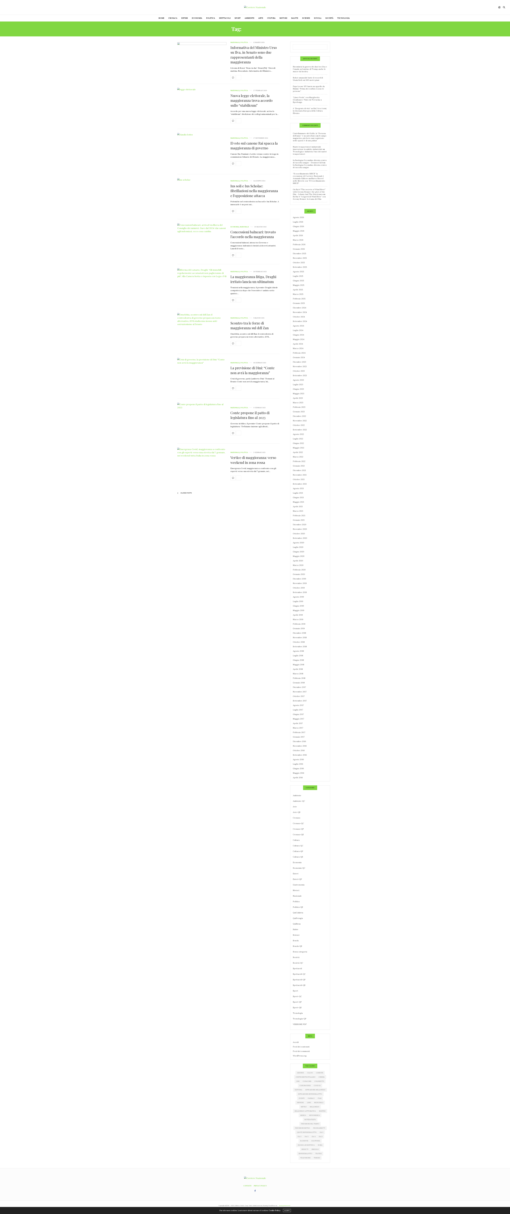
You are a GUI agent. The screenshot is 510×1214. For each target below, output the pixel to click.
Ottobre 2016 (299, 750)
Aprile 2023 (298, 398)
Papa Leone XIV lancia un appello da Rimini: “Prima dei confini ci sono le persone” (309, 88)
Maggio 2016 (298, 773)
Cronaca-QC (298, 823)
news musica (314, 1115)
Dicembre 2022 (299, 416)
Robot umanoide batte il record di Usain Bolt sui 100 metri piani (308, 79)
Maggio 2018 (298, 664)
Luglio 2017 (298, 710)
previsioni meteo (302, 1128)
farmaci (311, 1098)
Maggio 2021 (298, 502)
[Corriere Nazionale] (255, 7)
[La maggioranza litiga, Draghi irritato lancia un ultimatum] (201, 286)
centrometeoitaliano (305, 1077)
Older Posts (186, 493)
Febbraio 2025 (299, 298)
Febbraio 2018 (299, 678)
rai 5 (320, 1136)
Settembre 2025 (300, 267)
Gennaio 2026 (299, 249)
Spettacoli (225, 18)
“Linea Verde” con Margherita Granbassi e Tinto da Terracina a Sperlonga (307, 99)
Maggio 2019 (298, 610)
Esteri (184, 18)
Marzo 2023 (298, 402)
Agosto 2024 (298, 326)
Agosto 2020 (298, 542)
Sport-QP (297, 1002)
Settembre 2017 (300, 701)
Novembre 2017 (300, 692)
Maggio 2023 (298, 393)
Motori (283, 18)
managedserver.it (284, 1205)
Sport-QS (297, 1007)
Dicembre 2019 (299, 579)
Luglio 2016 (298, 764)
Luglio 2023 (298, 384)
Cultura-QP (298, 851)
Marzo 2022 (298, 457)
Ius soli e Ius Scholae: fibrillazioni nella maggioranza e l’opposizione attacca (254, 191)
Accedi (296, 1042)
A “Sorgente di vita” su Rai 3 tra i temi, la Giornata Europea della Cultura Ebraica (310, 110)
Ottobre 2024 (299, 317)
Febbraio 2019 (299, 624)
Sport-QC (297, 996)
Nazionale (235, 42)
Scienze (306, 18)
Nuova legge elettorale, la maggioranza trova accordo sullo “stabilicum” (251, 100)
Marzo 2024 (298, 348)
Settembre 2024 (300, 321)
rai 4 (314, 1136)
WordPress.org (300, 1056)
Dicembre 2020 (299, 524)
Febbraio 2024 (299, 353)
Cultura (271, 18)
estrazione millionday (315, 1090)
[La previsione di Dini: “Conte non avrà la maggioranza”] (201, 376)
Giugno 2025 (298, 280)
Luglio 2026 (298, 222)
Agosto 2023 (298, 380)
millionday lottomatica (305, 1111)
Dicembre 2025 (299, 253)
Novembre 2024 (300, 312)
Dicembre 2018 (299, 633)
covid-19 (317, 1085)
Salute (294, 18)
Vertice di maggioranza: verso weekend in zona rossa (253, 460)
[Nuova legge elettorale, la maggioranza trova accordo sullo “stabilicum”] (201, 106)
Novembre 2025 (300, 258)
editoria (298, 1090)
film (319, 1098)
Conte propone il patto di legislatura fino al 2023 (249, 415)
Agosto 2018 (298, 651)
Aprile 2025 (298, 289)
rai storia (315, 1141)
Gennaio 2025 (299, 303)
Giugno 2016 (298, 768)
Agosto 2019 (298, 597)
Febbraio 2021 (299, 515)
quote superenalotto (306, 1132)
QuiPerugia (298, 918)
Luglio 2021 (298, 493)
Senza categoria (300, 952)
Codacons (307, 1081)
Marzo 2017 (298, 728)
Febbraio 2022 (299, 461)
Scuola (317, 18)
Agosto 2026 (298, 217)
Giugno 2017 (298, 714)
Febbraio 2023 (299, 407)
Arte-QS (296, 812)
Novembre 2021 (300, 475)
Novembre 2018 (300, 637)
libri (309, 1102)
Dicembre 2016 (299, 741)
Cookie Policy (274, 1210)
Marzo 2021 (298, 511)
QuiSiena (297, 924)
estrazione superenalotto (310, 1094)
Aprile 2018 (298, 669)
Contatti (247, 1186)
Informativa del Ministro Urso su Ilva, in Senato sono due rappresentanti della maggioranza (253, 54)
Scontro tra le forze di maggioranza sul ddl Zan (249, 325)
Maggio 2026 (298, 231)
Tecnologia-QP (299, 1018)
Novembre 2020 (300, 529)
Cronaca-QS (298, 834)
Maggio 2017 (298, 719)
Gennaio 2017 (299, 737)
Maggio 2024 (298, 339)
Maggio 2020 (298, 556)
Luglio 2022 (298, 439)
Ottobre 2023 (299, 371)
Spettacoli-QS (299, 985)
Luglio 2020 (298, 547)
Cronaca (172, 18)
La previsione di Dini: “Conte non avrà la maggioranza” (252, 370)
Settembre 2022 (300, 429)
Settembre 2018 (300, 646)
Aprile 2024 (298, 344)
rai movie (304, 1141)
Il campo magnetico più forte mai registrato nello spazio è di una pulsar (309, 138)
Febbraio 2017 (299, 732)
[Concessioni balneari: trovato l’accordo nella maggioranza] (201, 241)
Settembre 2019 (300, 592)
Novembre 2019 (300, 583)
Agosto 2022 (298, 434)
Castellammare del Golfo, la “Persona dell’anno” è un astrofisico (309, 134)
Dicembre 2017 (299, 687)
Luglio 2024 (298, 330)
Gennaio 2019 (299, 628)
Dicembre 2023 (299, 362)
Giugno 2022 (298, 443)
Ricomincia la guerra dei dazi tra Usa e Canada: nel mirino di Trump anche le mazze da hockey (310, 69)
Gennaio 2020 (299, 574)
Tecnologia (343, 18)
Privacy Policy (260, 1186)
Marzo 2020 (298, 565)
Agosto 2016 (298, 759)
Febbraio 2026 (299, 244)
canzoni (319, 1073)
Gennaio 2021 (299, 520)
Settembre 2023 (300, 375)
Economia (197, 18)
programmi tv (319, 1128)
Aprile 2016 (298, 777)
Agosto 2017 (298, 705)
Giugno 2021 (298, 497)
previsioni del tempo (310, 1124)
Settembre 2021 (300, 484)
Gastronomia (298, 885)
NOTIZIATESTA (310, 1119)
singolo (315, 1149)
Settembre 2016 (300, 755)
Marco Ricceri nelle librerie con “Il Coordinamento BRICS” (309, 180)
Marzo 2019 (298, 619)
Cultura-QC (298, 845)
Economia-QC (299, 868)
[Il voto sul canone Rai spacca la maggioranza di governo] (201, 151)
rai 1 (321, 1132)
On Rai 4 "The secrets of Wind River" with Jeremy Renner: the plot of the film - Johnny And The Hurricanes (309, 191)
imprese (300, 1102)
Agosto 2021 (298, 488)
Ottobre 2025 (299, 262)
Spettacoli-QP (299, 979)
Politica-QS (298, 907)
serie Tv (304, 1149)
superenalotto (305, 1153)
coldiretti (319, 1081)
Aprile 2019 (298, 615)
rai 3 (307, 1136)
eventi (302, 1098)
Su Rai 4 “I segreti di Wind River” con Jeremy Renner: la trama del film (309, 197)
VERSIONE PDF (300, 1024)
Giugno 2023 (298, 389)
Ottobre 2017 (299, 696)
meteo (304, 1107)
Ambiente (249, 18)
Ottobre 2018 (299, 642)
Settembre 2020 (300, 538)
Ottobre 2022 (299, 425)
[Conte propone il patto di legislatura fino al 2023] (201, 421)
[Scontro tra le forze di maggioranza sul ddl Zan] (201, 331)
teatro (318, 1153)
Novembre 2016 (300, 746)
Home (161, 18)
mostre (322, 1111)
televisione (305, 1158)
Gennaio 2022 (299, 466)
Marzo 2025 (298, 294)
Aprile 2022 (298, 452)
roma (320, 1145)
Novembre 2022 (300, 420)
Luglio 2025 (298, 276)
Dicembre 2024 (299, 308)
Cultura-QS (298, 857)
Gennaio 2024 (299, 357)
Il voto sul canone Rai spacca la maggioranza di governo (254, 145)
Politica (210, 18)
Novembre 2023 (300, 366)
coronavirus (305, 1085)
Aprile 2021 (298, 506)
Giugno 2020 (298, 551)
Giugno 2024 (298, 335)
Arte (260, 18)
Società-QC (298, 963)
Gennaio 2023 (299, 411)
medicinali (318, 1102)
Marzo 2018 (298, 673)
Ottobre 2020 (299, 533)
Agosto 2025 (298, 271)
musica (303, 1115)
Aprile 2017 (298, 723)
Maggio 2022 (298, 448)
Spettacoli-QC (299, 974)
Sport (238, 18)
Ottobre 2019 (299, 588)
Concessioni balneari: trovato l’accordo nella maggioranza (253, 234)
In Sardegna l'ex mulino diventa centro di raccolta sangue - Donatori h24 (310, 161)
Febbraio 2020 (299, 570)
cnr (297, 1081)
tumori (317, 1158)
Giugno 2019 (298, 606)
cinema (321, 1077)
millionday (314, 1107)
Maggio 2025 (298, 285)
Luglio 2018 (298, 655)
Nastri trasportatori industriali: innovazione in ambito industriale (307, 148)
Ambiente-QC (299, 801)
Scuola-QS (297, 946)
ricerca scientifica (306, 1145)
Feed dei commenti (301, 1051)
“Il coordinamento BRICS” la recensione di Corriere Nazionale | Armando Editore (308, 176)
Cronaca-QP (298, 829)
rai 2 (299, 1136)
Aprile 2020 (298, 561)
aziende (300, 1073)
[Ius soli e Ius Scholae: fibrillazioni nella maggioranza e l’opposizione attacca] (201, 196)
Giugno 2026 (298, 226)
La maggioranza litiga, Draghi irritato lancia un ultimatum (253, 279)
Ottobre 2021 (299, 479)
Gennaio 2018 (299, 682)
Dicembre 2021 (299, 470)
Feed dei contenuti (301, 1047)
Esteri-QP (297, 879)
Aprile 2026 (298, 235)
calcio (310, 1073)
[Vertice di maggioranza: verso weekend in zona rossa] (201, 466)
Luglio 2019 (298, 601)
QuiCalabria (298, 912)
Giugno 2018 (298, 660)
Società (329, 18)
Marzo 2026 (298, 240)
